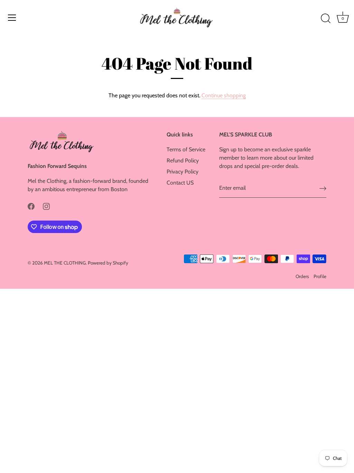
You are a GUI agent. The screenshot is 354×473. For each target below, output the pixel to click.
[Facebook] (31, 206)
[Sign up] (322, 188)
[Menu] (12, 17)
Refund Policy (183, 160)
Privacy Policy (182, 171)
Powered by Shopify (108, 263)
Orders (302, 276)
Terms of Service (186, 149)
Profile (320, 276)
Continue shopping (224, 95)
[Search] (325, 18)
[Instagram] (46, 206)
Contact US (180, 182)
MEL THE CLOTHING (65, 263)
